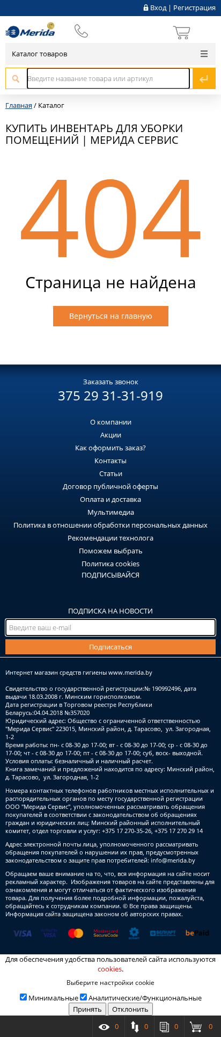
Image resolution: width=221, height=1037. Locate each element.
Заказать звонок (110, 381)
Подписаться (110, 647)
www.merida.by (130, 672)
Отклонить (130, 1009)
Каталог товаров (39, 54)
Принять (87, 1009)
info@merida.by (173, 860)
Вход (158, 7)
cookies (110, 969)
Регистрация (194, 7)
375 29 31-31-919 (110, 395)
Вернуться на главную (110, 316)
